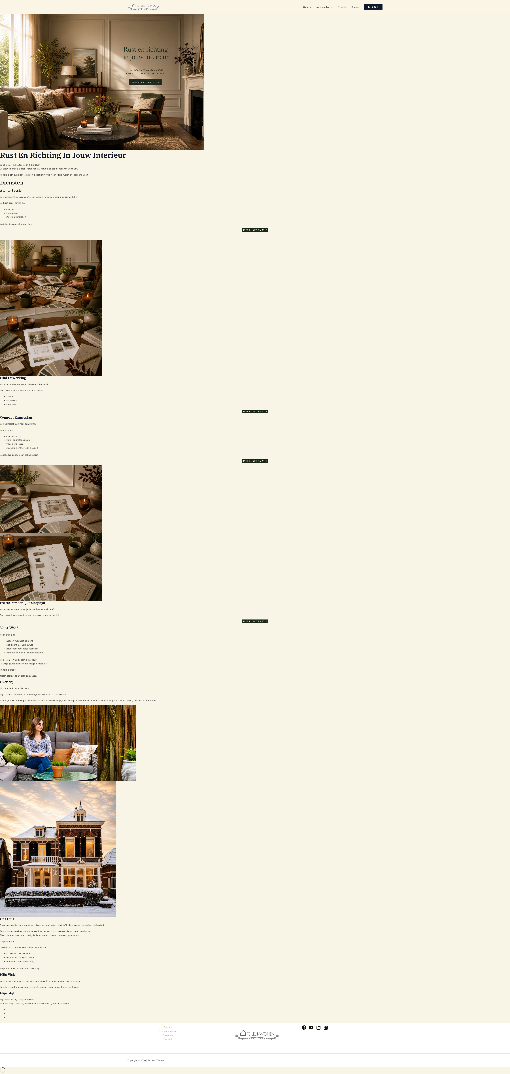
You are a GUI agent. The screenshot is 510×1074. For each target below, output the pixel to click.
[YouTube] (311, 1027)
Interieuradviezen (324, 7)
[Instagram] (325, 1027)
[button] (373, 7)
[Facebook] (304, 1027)
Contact (355, 7)
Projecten (342, 7)
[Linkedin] (318, 1027)
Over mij (307, 7)
